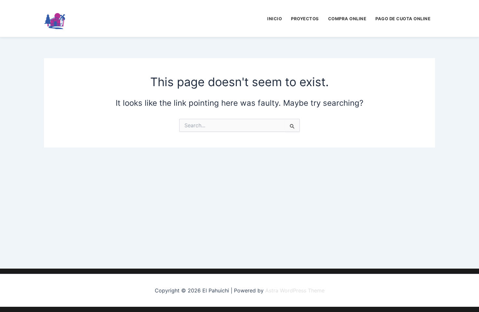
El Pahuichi (92, 18)
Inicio (274, 18)
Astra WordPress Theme (295, 290)
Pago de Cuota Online (402, 18)
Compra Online (347, 18)
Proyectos (305, 18)
